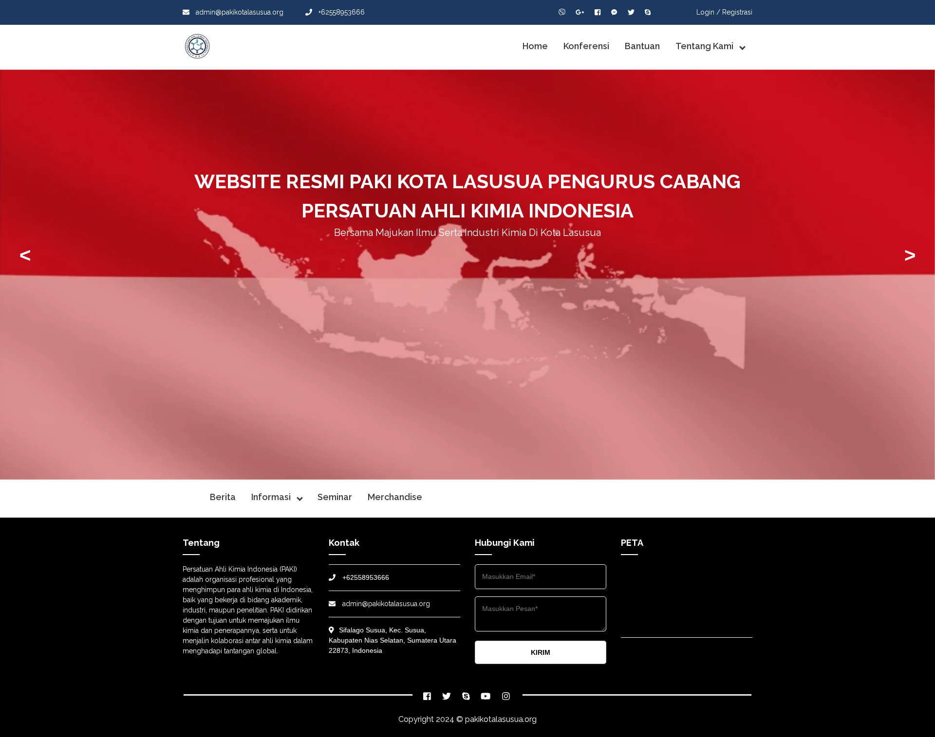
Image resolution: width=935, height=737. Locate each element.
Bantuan (642, 46)
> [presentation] (910, 255)
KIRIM (540, 652)
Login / (708, 12)
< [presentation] (25, 255)
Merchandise (395, 497)
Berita (223, 497)
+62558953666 (341, 12)
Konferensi (586, 46)
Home (535, 46)
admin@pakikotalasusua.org (239, 12)
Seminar (335, 497)
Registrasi (737, 12)
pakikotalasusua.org (501, 719)
